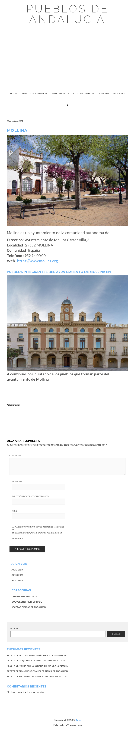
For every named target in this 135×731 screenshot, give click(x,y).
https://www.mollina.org (37, 261)
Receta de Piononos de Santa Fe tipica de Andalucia (38, 671)
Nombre (17, 481)
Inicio (13, 93)
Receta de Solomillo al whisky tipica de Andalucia (37, 676)
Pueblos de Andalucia (67, 14)
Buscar (14, 628)
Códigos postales (83, 93)
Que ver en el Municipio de (26, 601)
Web (14, 511)
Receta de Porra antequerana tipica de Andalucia (37, 666)
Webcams (103, 93)
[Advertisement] (67, 56)
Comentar (15, 455)
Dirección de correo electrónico (30, 496)
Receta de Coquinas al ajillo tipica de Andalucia (36, 660)
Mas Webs (119, 93)
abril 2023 (17, 580)
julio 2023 (17, 569)
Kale (78, 719)
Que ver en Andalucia (24, 596)
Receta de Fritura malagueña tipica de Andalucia (37, 655)
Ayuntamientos (60, 93)
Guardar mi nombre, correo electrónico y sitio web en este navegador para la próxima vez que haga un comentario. (38, 532)
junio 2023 (17, 575)
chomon (16, 405)
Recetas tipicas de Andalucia (29, 607)
